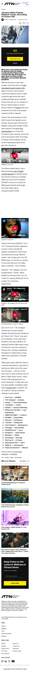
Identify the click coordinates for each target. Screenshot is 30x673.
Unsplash (14, 454)
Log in (15, 63)
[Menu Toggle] (2, 4)
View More (23, 461)
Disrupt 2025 (5, 648)
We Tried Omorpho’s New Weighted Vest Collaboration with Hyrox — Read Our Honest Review (14, 551)
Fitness (3, 9)
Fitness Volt (10, 388)
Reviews (3, 636)
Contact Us (16, 646)
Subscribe (25, 3)
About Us (15, 643)
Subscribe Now (15, 59)
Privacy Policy (17, 651)
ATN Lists (4, 651)
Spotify (18, 108)
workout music (18, 457)
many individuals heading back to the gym (14, 88)
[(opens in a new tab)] (2, 662)
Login (27, 4)
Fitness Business (6, 633)
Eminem (7, 457)
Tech (2, 631)
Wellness (4, 628)
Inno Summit (5, 653)
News (3, 622)
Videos (3, 643)
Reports (3, 646)
